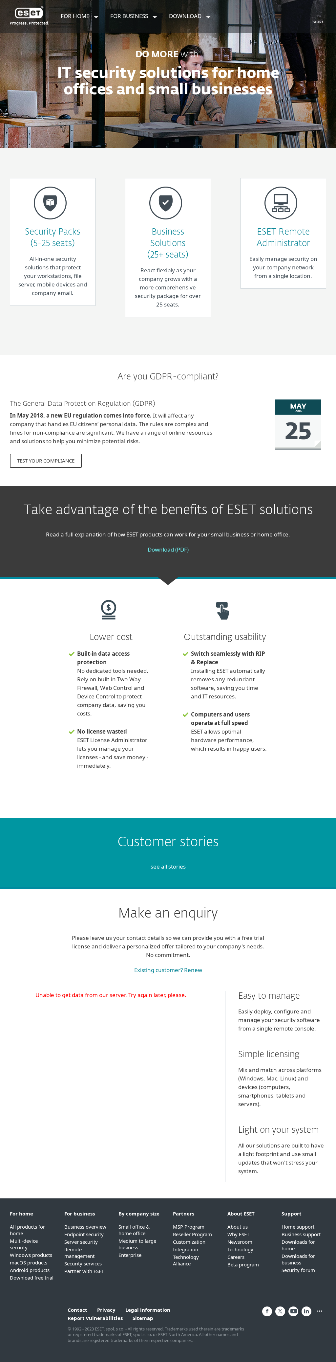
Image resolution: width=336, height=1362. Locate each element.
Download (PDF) (168, 549)
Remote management (79, 1252)
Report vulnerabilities (95, 1318)
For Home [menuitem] (76, 16)
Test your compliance (45, 460)
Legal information (147, 1309)
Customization (189, 1241)
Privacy (106, 1309)
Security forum (298, 1270)
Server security (81, 1241)
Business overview (85, 1226)
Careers (235, 1257)
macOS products (28, 1262)
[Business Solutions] (165, 222)
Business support (301, 1234)
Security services (83, 1263)
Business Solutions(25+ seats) (167, 244)
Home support (298, 1226)
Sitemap (143, 1318)
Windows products (31, 1255)
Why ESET (238, 1234)
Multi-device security (24, 1244)
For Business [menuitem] (129, 16)
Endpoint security (84, 1234)
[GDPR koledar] (298, 452)
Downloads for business (298, 1259)
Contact (77, 1309)
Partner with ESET (84, 1271)
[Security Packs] (50, 222)
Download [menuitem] (186, 16)
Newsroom (239, 1241)
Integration (185, 1249)
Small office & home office (134, 1230)
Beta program (243, 1264)
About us (237, 1226)
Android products (30, 1270)
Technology (240, 1249)
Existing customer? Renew (168, 970)
